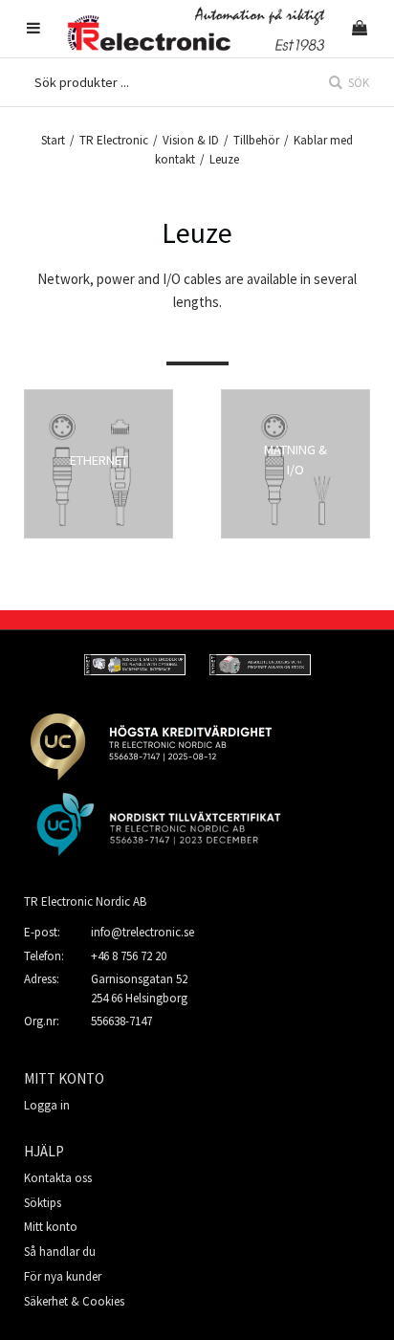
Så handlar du (60, 1251)
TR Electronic (113, 140)
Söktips (42, 1203)
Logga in (47, 1105)
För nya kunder (62, 1276)
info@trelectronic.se (142, 932)
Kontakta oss (58, 1178)
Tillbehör (256, 140)
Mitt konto (50, 1227)
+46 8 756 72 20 (128, 956)
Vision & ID (191, 140)
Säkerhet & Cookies (74, 1301)
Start (53, 140)
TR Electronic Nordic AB (85, 901)
